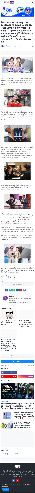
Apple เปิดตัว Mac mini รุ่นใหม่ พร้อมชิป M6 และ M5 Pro (8, 322)
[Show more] (27, 290)
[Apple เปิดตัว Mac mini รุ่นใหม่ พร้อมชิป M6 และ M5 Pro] (9, 314)
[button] (2, 2)
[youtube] (17, 480)
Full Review (13, 454)
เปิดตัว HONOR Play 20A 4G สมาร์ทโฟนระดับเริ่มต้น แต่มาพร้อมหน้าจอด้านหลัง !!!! (26, 323)
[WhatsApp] (13, 290)
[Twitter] (10, 290)
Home (2, 19)
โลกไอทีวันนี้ (13, 296)
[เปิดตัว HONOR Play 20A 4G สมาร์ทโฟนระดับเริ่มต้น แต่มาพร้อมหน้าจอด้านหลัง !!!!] (26, 314)
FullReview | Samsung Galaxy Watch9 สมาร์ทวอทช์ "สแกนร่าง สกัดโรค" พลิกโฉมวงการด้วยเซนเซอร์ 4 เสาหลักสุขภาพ (17, 405)
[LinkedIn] (17, 290)
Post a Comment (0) (17, 361)
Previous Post (5, 365)
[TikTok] (21, 480)
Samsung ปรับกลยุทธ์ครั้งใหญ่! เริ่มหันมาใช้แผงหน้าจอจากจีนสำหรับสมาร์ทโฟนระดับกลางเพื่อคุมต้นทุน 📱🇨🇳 (24, 415)
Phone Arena (10, 276)
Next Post (30, 365)
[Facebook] (6, 290)
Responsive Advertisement (17, 53)
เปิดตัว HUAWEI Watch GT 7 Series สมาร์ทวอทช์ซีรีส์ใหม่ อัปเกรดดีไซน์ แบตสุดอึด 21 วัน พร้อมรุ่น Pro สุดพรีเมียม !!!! (23, 424)
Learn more (5, 486)
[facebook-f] (13, 480)
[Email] (24, 290)
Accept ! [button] (6, 489)
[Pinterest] (20, 290)
